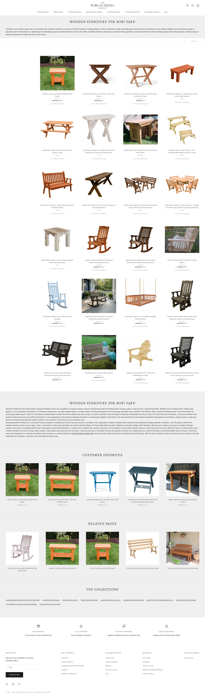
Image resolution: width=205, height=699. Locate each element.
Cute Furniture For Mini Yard (82, 433)
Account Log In (111, 670)
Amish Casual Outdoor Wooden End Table (57, 95)
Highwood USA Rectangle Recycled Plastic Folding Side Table (143, 501)
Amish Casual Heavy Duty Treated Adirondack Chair (140, 374)
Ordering (146, 662)
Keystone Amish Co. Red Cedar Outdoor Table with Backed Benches (140, 206)
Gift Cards (146, 658)
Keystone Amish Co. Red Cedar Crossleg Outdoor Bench (99, 206)
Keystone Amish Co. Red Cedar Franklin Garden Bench (57, 206)
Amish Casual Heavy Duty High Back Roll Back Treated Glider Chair (182, 374)
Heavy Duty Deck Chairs (186, 600)
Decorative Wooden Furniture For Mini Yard (22, 569)
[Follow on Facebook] (7, 684)
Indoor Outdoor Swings (133, 600)
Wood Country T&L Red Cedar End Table (183, 501)
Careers (64, 670)
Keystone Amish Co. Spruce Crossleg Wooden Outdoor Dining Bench (98, 151)
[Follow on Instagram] (13, 684)
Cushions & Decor (152, 12)
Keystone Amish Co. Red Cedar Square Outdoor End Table (57, 261)
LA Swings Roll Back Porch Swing (99, 373)
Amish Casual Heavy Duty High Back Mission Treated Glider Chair (182, 318)
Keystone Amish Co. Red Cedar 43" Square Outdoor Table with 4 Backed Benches (182, 206)
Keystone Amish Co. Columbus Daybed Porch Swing (140, 318)
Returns (108, 666)
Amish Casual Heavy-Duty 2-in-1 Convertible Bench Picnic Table (182, 151)
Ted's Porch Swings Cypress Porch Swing (182, 261)
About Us (64, 658)
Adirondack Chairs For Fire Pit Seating (23, 600)
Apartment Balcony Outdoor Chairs (21, 604)
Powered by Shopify (42, 692)
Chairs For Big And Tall (110, 600)
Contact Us (109, 658)
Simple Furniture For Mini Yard (62, 568)
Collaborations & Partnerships (72, 666)
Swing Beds (58, 12)
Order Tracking (111, 662)
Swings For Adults (70, 600)
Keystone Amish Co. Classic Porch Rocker (57, 318)
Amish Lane (188, 658)
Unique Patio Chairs (51, 600)
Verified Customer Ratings (153, 670)
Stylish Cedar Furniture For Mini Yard (142, 568)
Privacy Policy (148, 674)
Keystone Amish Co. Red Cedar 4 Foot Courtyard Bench (182, 95)
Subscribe (14, 675)
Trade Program (67, 662)
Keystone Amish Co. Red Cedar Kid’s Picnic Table (57, 151)
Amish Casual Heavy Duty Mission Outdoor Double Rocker (99, 318)
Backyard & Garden (94, 12)
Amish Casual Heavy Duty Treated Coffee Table (62, 501)
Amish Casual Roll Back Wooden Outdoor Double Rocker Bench (57, 374)
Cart (107, 674)
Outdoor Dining (75, 12)
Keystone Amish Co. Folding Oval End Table (99, 95)
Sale (166, 12)
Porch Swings (43, 12)
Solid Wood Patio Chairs (50, 604)
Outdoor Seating (132, 12)
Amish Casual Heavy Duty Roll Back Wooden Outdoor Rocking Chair (140, 261)
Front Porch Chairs (89, 600)
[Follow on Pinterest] (19, 684)
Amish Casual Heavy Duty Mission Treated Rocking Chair (99, 261)
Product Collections (68, 674)
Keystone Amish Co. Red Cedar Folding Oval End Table (140, 95)
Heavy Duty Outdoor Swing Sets (159, 600)
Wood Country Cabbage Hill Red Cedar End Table (140, 151)
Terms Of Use (148, 666)
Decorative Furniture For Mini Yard (183, 568)
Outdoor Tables (114, 12)
